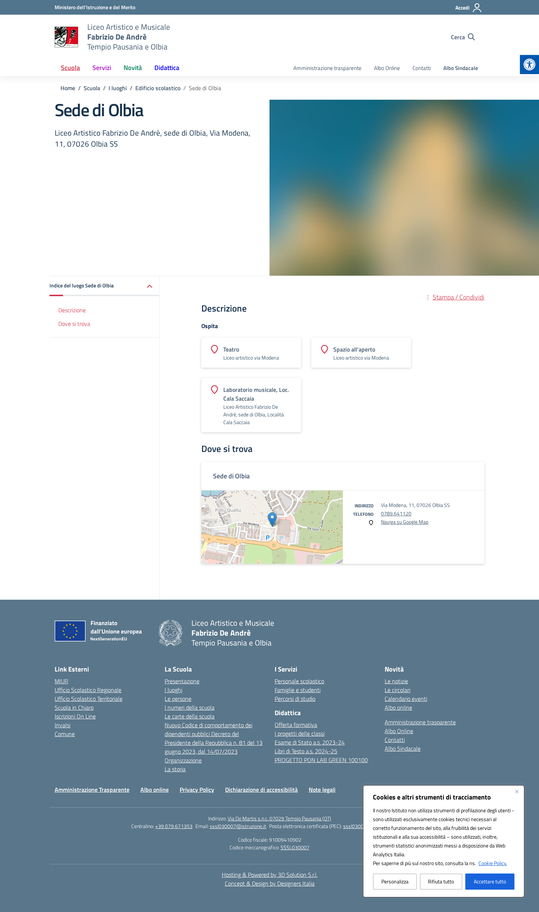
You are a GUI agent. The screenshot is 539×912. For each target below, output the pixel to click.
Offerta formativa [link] (296, 724)
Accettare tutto (490, 881)
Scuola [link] (70, 68)
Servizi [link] (101, 68)
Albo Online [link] (387, 68)
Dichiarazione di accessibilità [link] (261, 789)
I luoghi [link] (173, 689)
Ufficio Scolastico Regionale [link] (88, 689)
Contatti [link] (421, 68)
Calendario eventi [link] (406, 698)
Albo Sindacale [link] (460, 68)
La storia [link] (175, 769)
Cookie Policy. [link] (492, 863)
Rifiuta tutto (441, 881)
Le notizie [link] (396, 681)
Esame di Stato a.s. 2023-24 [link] (310, 742)
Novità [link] (133, 68)
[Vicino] (516, 791)
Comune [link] (65, 733)
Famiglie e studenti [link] (297, 689)
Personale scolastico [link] (299, 681)
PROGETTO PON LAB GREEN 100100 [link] (321, 759)
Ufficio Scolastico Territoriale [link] (88, 698)
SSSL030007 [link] (294, 847)
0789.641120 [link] (396, 513)
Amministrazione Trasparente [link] (92, 789)
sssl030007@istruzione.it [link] (238, 826)
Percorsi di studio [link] (295, 698)
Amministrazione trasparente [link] (327, 68)
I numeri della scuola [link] (189, 707)
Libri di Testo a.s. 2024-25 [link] (306, 751)
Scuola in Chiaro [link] (74, 707)
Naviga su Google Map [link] (404, 522)
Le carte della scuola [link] (189, 716)
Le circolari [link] (397, 689)
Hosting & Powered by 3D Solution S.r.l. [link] (270, 874)
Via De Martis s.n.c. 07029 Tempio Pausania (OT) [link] (279, 818)
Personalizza (394, 881)
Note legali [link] (322, 789)
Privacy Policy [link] (197, 789)
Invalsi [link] (62, 725)
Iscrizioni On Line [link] (75, 716)
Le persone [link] (178, 698)
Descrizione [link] (72, 310)
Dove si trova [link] (74, 323)
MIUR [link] (61, 681)
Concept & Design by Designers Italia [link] (270, 883)
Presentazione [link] (182, 681)
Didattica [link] (166, 68)
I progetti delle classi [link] (299, 733)
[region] (443, 841)
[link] (529, 64)
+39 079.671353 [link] (173, 826)
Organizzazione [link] (183, 760)
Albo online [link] (398, 707)
